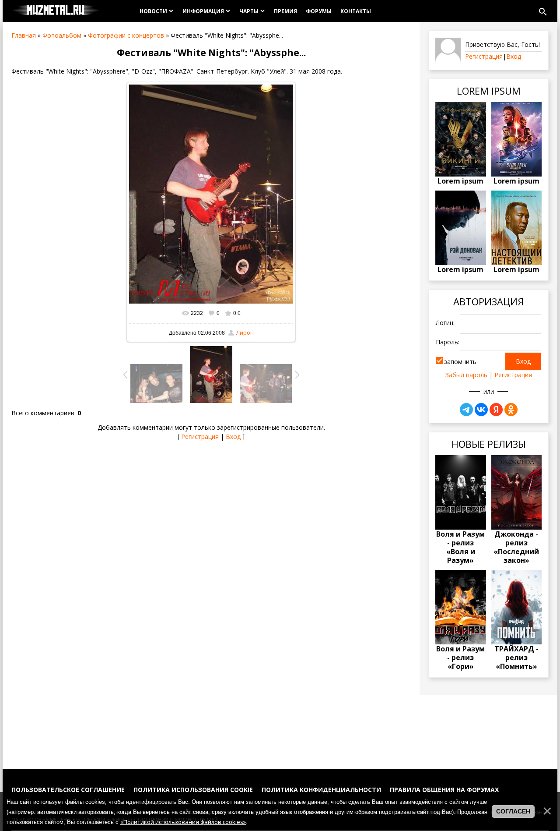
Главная (23, 35)
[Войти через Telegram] (466, 409)
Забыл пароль (466, 375)
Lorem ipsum (460, 181)
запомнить (460, 361)
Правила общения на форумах (444, 789)
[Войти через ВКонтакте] (481, 409)
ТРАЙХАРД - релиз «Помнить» (516, 657)
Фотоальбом (61, 35)
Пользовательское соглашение (68, 789)
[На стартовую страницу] (55, 11)
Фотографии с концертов (126, 35)
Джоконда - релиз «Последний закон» (516, 547)
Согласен (513, 811)
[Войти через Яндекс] (496, 409)
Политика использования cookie (193, 789)
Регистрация (200, 436)
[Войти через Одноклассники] (511, 409)
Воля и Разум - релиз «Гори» (460, 657)
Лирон (245, 332)
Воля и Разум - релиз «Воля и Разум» (460, 547)
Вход (233, 436)
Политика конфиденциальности (321, 789)
